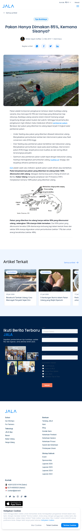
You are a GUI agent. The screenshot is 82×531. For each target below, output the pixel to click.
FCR (11, 168)
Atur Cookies (36, 525)
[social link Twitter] (10, 496)
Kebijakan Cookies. (48, 520)
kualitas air (55, 160)
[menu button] (77, 6)
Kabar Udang (10, 439)
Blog (44, 428)
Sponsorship (47, 460)
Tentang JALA (47, 421)
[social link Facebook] (6, 496)
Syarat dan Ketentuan (50, 445)
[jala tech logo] (8, 6)
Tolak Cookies (52, 525)
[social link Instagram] (18, 496)
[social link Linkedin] (14, 496)
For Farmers (9, 424)
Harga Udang (10, 442)
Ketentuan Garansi (49, 438)
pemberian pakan (60, 123)
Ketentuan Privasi (48, 441)
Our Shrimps (9, 421)
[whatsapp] (37, 46)
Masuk (77, 2)
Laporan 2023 (47, 474)
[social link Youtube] (25, 496)
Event (44, 457)
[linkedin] (57, 46)
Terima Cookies (69, 525)
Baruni (7, 435)
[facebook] (43, 46)
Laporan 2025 (47, 467)
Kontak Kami (47, 431)
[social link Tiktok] (21, 496)
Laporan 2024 (47, 471)
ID (68, 2)
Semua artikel (11, 13)
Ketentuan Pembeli (49, 435)
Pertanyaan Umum (49, 448)
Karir (44, 424)
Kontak (61, 2)
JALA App (9, 432)
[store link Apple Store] (14, 503)
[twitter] (50, 46)
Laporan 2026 (47, 464)
